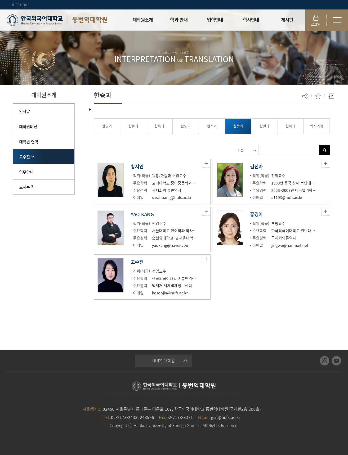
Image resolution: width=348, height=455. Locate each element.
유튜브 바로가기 (336, 360)
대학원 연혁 (28, 141)
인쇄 (331, 96)
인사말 (24, 111)
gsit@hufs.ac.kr (225, 417)
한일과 (264, 126)
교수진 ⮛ (26, 157)
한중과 (238, 126)
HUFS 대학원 (163, 361)
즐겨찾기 (318, 96)
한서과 (212, 126)
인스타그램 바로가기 (324, 360)
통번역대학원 (89, 20)
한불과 (133, 126)
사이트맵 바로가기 (337, 20)
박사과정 (316, 126)
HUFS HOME (20, 4)
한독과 (159, 126)
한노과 (186, 126)
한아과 (290, 126)
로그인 (315, 24)
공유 (305, 96)
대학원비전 (28, 126)
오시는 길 (27, 187)
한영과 (107, 126)
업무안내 (26, 172)
